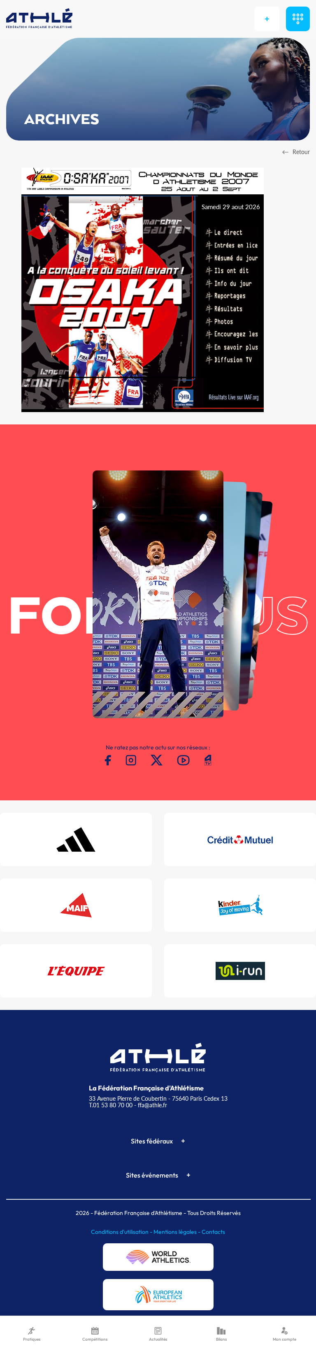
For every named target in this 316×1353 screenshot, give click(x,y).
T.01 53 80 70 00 (110, 1105)
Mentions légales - (177, 1231)
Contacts (213, 1231)
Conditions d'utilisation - (122, 1231)
